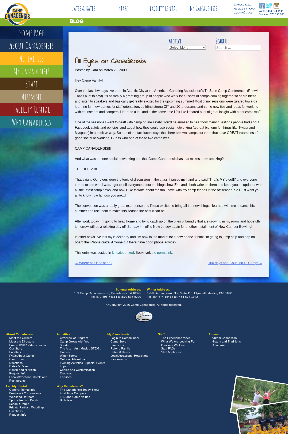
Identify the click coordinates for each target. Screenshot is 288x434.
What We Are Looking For (178, 341)
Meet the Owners (20, 338)
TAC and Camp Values (75, 397)
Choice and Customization (77, 369)
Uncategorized (123, 252)
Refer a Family (120, 348)
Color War (218, 345)
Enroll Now (242, 4)
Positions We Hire (173, 345)
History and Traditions (226, 341)
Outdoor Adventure (72, 359)
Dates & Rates (83, 8)
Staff (123, 8)
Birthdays (66, 400)
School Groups (19, 403)
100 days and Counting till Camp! (235, 263)
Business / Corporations (25, 393)
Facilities (15, 352)
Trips (63, 366)
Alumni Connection (224, 338)
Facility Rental (163, 8)
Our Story (15, 348)
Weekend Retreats (21, 397)
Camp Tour (16, 359)
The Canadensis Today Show (79, 389)
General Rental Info (22, 389)
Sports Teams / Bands (24, 400)
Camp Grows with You (74, 341)
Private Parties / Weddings (26, 407)
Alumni (32, 96)
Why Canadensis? (70, 386)
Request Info (244, 8)
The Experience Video (176, 338)
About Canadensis (31, 45)
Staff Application (171, 352)
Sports (64, 345)
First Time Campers (73, 393)
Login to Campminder (124, 338)
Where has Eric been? (93, 263)
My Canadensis (203, 8)
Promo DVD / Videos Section (28, 345)
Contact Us (243, 12)
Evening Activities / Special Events (82, 362)
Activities (31, 58)
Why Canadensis (31, 122)
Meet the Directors (21, 341)
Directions (16, 362)
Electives (66, 373)
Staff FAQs (168, 348)
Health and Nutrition (22, 369)
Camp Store (118, 341)
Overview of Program (74, 338)
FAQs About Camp (21, 355)
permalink (164, 252)
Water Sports (68, 355)
